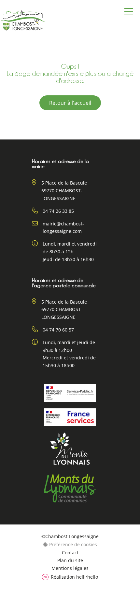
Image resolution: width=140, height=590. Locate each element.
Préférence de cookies (72, 544)
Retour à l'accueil (70, 102)
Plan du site (70, 560)
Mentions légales (70, 568)
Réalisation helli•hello (74, 577)
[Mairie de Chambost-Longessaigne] (23, 20)
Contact (70, 552)
